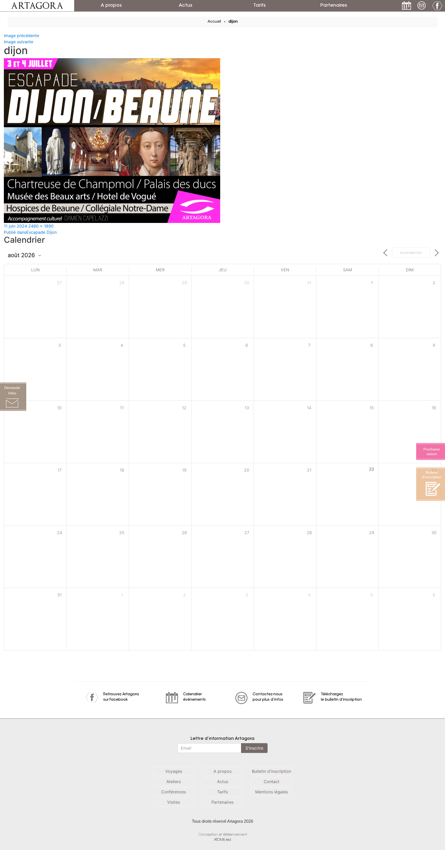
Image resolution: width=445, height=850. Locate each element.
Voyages (173, 771)
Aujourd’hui (411, 253)
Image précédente (21, 35)
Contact (271, 781)
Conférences (173, 791)
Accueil (214, 22)
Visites (173, 802)
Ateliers (173, 781)
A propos (111, 5)
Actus (185, 5)
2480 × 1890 (41, 226)
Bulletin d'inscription (271, 771)
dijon (233, 22)
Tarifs (259, 5)
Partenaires (333, 5)
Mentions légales (271, 791)
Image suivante (18, 41)
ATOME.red (222, 840)
